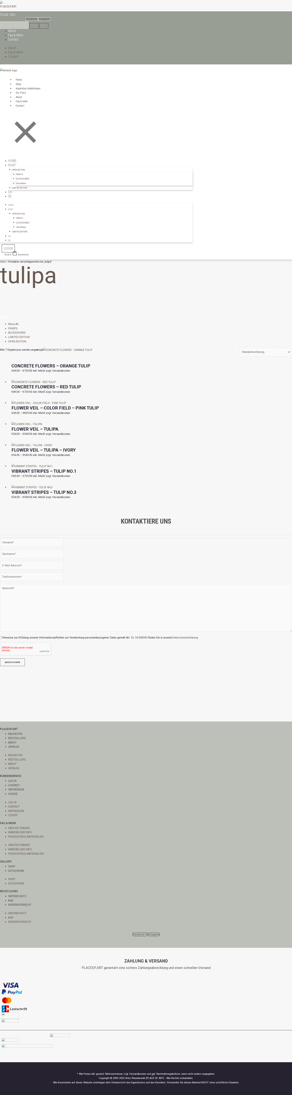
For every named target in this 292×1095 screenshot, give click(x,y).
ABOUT (12, 742)
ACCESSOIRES (22, 178)
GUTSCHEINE (16, 870)
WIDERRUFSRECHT (19, 904)
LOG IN (12, 781)
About (12, 31)
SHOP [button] (12, 165)
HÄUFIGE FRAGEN (19, 828)
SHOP (11, 866)
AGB (10, 900)
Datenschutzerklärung (185, 637)
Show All (13, 324)
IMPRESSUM (16, 789)
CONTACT (14, 785)
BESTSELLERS (17, 738)
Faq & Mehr (15, 35)
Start (3, 261)
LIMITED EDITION (19, 188)
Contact (13, 39)
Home (19, 79)
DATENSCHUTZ (17, 896)
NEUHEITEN (15, 734)
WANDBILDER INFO (20, 832)
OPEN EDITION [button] (18, 170)
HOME (12, 161)
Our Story (21, 92)
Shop (18, 84)
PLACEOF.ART (8, 6)
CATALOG (13, 746)
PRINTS (19, 174)
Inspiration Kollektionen (28, 88)
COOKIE (13, 794)
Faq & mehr (22, 101)
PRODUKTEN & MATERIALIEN (26, 836)
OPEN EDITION (17, 341)
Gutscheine (21, 183)
